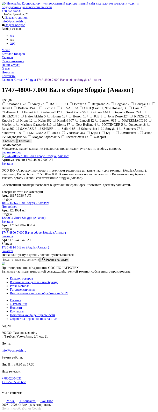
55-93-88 (14, 382)
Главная (7, 57)
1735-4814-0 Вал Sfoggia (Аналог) (25, 247)
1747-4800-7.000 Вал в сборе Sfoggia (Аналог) (69, 79)
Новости (8, 72)
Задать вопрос (15, 25)
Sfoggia (31, 79)
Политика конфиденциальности (32, 315)
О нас (6, 68)
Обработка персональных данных (33, 318)
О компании (18, 304)
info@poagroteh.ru (14, 21)
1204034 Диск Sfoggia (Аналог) (23, 217)
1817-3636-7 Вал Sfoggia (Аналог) (25, 203)
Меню (6, 50)
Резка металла (19, 286)
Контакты (8, 76)
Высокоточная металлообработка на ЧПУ (39, 293)
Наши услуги (11, 65)
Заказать (7, 163)
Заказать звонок (16, 17)
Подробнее (9, 206)
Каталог (19, 79)
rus (12, 35)
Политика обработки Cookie (21, 408)
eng (12, 43)
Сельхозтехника (13, 61)
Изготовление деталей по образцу (34, 282)
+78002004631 (12, 11)
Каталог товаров (13, 54)
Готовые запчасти (22, 289)
